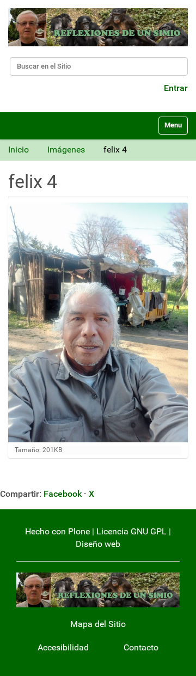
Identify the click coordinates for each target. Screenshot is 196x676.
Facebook (63, 494)
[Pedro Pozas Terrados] (98, 27)
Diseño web (98, 544)
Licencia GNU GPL (131, 531)
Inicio (18, 149)
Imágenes (66, 149)
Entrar (176, 88)
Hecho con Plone (57, 531)
